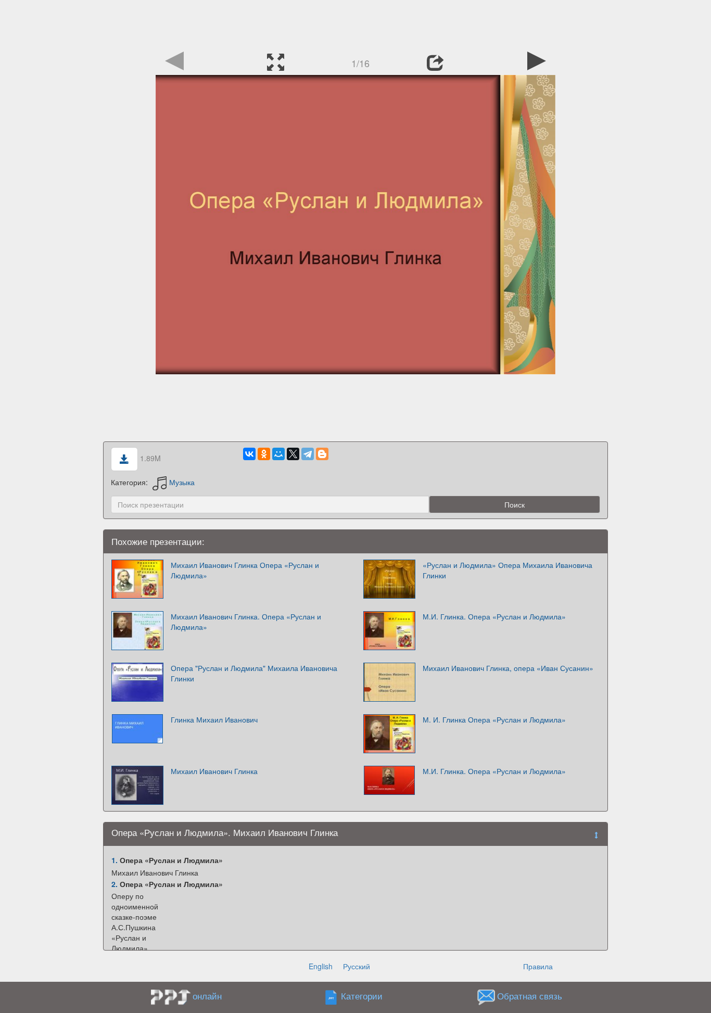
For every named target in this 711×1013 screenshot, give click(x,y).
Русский (356, 966)
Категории (362, 996)
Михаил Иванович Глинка (214, 771)
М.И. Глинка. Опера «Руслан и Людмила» (494, 616)
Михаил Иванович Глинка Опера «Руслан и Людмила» (245, 570)
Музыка (182, 482)
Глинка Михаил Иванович (214, 719)
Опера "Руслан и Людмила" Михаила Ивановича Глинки (254, 673)
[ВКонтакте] (249, 454)
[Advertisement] (355, 23)
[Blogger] (322, 454)
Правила (538, 966)
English (321, 966)
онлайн (207, 996)
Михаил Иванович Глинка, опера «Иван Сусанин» (508, 668)
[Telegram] (307, 454)
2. (114, 884)
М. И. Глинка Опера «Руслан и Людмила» (494, 719)
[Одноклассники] (264, 454)
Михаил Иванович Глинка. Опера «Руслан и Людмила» (246, 621)
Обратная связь (529, 996)
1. (114, 860)
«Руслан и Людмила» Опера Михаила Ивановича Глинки (507, 570)
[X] (293, 454)
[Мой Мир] (278, 454)
